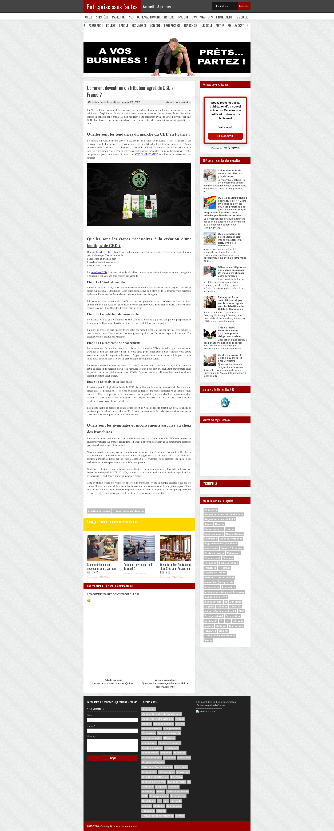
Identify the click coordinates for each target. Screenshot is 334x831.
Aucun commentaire (178, 102)
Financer (227, 558)
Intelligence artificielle (217, 592)
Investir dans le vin (215, 596)
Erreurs (169, 17)
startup (208, 626)
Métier (220, 25)
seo (228, 621)
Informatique (212, 587)
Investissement (213, 601)
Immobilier (210, 582)
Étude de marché (214, 553)
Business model (214, 534)
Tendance (210, 630)
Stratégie (102, 17)
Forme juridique (228, 562)
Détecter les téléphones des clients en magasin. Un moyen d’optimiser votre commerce (232, 271)
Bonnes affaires (213, 529)
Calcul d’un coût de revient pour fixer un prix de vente (230, 173)
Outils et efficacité (225, 611)
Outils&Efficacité (149, 17)
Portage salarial (213, 616)
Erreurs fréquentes (232, 548)
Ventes (208, 640)
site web (238, 621)
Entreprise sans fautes (112, 6)
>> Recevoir (225, 136)
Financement (224, 17)
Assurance (96, 25)
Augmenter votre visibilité (219, 519)
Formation (210, 562)
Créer (89, 17)
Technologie (236, 626)
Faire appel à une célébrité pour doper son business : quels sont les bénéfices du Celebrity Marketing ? (231, 303)
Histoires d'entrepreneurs (219, 577)
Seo (131, 17)
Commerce (210, 538)
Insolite (183, 17)
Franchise (190, 25)
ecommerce (211, 548)
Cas (194, 17)
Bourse (111, 25)
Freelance (224, 567)
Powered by (216, 148)
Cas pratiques (234, 534)
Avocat (239, 25)
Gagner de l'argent (215, 572)
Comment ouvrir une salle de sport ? (138, 566)
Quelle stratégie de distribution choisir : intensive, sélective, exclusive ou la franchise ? (230, 239)
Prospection (172, 25)
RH (229, 25)
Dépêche (231, 543)
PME (241, 611)
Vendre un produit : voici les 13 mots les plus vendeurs (230, 358)
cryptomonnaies (214, 543)
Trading (223, 630)
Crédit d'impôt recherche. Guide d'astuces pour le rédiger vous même (229, 332)
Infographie (226, 582)
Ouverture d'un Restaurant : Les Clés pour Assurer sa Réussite (175, 568)
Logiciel (155, 25)
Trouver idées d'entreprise (128, 511)
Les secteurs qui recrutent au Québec (113, 683)
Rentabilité (210, 621)
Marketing (119, 17)
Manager (222, 606)
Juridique (206, 25)
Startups (206, 17)
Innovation (228, 587)
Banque (123, 25)
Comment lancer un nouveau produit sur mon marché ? (101, 568)
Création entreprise (99, 511)
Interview (238, 592)
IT (226, 601)
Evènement (233, 553)
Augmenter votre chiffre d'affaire (223, 514)
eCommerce (139, 25)
